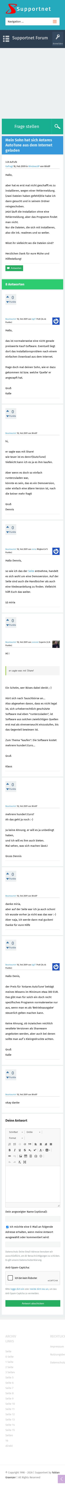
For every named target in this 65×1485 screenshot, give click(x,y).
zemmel (35, 642)
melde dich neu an (39, 1289)
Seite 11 (10, 1409)
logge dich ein (17, 1289)
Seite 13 (10, 1419)
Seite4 (11, 1372)
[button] (16, 1132)
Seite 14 (10, 1424)
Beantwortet (10, 319)
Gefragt (9, 166)
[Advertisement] (32, 82)
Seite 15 (10, 1430)
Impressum (57, 1346)
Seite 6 (9, 1382)
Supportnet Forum (30, 37)
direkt (9, 1445)
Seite (31, 571)
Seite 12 (10, 1414)
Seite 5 (9, 1377)
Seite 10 (10, 1403)
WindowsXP (34, 166)
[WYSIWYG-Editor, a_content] (33, 1184)
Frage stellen (26, 126)
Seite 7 (9, 1388)
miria (34, 549)
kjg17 (34, 319)
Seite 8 (9, 1393)
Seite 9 (9, 1398)
